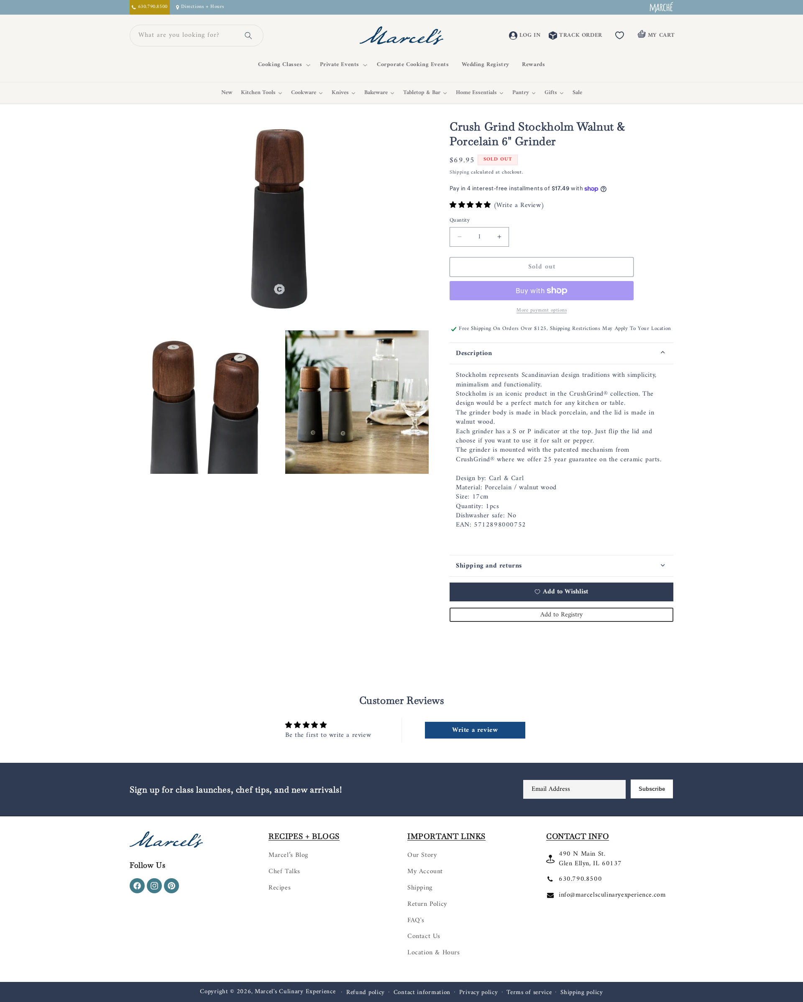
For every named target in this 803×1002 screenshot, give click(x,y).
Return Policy (427, 904)
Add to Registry (561, 615)
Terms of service (529, 992)
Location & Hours (433, 953)
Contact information (422, 992)
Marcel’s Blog (288, 855)
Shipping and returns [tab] (489, 566)
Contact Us (423, 936)
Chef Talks (284, 871)
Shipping (459, 172)
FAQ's (416, 920)
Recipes (280, 888)
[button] (283, 65)
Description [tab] (474, 353)
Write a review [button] (475, 730)
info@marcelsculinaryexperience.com (612, 895)
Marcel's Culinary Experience (295, 991)
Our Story (422, 855)
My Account (425, 871)
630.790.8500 (580, 879)
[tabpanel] (561, 459)
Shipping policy (581, 992)
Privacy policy (478, 992)
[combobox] (186, 35)
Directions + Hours (202, 7)
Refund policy (365, 992)
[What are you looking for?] (248, 35)
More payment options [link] (542, 310)
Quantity (460, 220)
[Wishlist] (620, 35)
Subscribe (652, 789)
